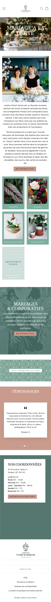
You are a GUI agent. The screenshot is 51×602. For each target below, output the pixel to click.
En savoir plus (25, 169)
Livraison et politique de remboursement (25, 591)
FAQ (25, 578)
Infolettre (26, 569)
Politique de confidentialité (25, 586)
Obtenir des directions (22, 496)
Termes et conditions (25, 582)
